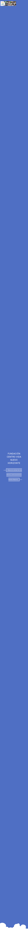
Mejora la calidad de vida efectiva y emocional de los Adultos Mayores (14, 474)
